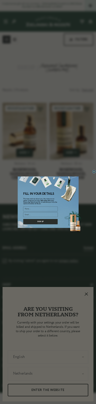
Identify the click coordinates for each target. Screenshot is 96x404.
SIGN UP (40, 221)
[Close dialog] (94, 171)
